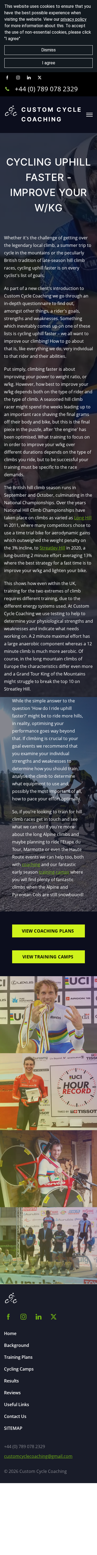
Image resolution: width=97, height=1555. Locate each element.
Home (10, 1333)
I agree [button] (48, 62)
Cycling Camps (19, 1369)
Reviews (12, 1393)
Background (16, 1345)
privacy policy (73, 19)
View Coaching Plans (48, 931)
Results (11, 1381)
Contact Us (15, 1416)
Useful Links (16, 1404)
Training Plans (18, 1357)
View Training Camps (48, 957)
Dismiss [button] (48, 49)
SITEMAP (13, 1428)
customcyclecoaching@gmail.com (38, 1456)
